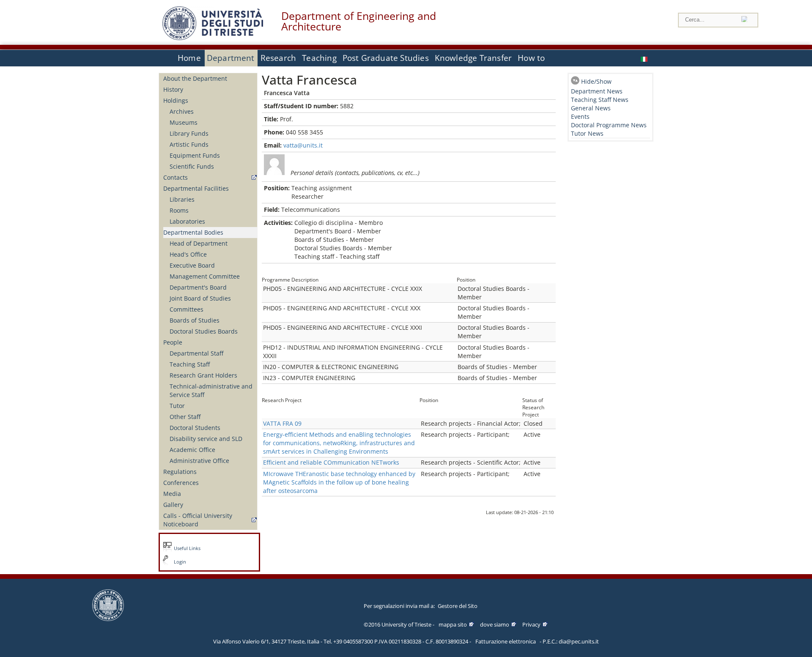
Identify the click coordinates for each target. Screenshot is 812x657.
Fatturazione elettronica (505, 641)
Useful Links (187, 548)
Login (180, 562)
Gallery (173, 505)
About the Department (195, 78)
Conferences (181, 483)
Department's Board (198, 287)
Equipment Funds (195, 155)
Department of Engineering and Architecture (358, 21)
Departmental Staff (196, 353)
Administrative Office (199, 461)
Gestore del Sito (457, 606)
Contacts (175, 177)
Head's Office (188, 254)
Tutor (177, 406)
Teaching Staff (190, 364)
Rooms (179, 210)
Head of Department (199, 243)
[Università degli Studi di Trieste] (212, 38)
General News (591, 108)
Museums (184, 122)
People (172, 342)
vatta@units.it (303, 145)
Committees (186, 309)
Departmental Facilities (196, 188)
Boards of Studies (194, 320)
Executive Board (192, 265)
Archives (182, 111)
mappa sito (453, 624)
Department (231, 57)
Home (189, 57)
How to (531, 57)
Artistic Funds (189, 144)
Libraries (182, 199)
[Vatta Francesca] (644, 58)
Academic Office (192, 450)
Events (580, 116)
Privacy (531, 624)
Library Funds (189, 133)
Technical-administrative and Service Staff (211, 390)
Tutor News (587, 133)
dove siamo (494, 624)
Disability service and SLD (206, 439)
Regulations (180, 472)
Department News (597, 91)
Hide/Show (596, 81)
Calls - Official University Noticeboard (197, 520)
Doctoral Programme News (609, 125)
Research (278, 57)
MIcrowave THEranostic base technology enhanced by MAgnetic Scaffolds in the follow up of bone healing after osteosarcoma (339, 482)
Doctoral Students (195, 428)
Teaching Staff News (599, 100)
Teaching (319, 57)
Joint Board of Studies (200, 298)
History (173, 89)
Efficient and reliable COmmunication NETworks (331, 462)
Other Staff (185, 417)
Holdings (175, 100)
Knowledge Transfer (473, 57)
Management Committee (205, 276)
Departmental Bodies (193, 232)
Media (172, 494)
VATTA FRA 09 (282, 423)
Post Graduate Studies (386, 57)
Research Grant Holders (203, 375)
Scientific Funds (192, 166)
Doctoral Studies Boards (204, 331)
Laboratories (187, 221)
